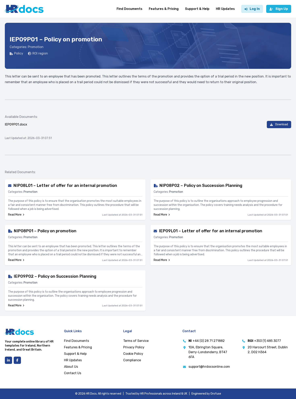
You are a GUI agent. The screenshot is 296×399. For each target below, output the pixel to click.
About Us (71, 367)
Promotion (35, 47)
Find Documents (129, 9)
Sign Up (281, 9)
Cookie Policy (133, 354)
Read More (15, 214)
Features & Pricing (164, 9)
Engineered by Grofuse (206, 393)
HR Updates (225, 9)
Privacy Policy (133, 347)
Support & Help (197, 9)
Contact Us (72, 373)
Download (281, 124)
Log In (255, 9)
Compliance (132, 360)
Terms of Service (136, 341)
